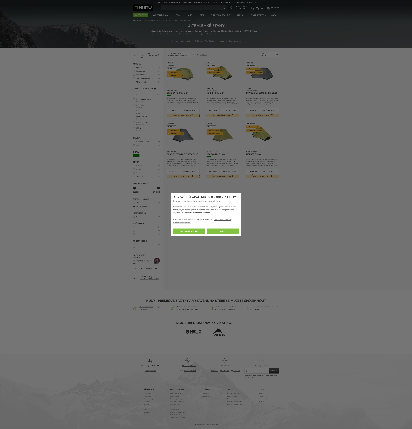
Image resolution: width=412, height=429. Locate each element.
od (135, 188)
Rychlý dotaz (262, 401)
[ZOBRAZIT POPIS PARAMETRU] (155, 89)
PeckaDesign (215, 425)
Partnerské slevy (175, 396)
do (158, 188)
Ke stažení (205, 393)
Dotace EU (147, 412)
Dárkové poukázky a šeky (234, 404)
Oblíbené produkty (257, 7)
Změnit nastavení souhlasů (178, 418)
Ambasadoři (147, 404)
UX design (196, 425)
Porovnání (252, 7)
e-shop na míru (204, 425)
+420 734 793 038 (189, 366)
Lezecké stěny (201, 2)
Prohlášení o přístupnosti (177, 415)
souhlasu (253, 378)
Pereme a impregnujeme (234, 401)
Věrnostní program (238, 2)
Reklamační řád (174, 404)
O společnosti (148, 393)
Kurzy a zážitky (187, 2)
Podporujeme (148, 407)
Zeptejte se (205, 396)
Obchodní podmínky (176, 399)
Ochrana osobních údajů (182, 223)
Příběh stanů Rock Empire (204, 41)
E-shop (261, 396)
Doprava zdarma (145, 307)
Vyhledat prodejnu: (142, 94)
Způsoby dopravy (175, 407)
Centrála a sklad (263, 399)
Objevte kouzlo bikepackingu (230, 41)
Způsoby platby (174, 410)
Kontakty (224, 2)
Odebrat (193, 54)
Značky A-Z (253, 2)
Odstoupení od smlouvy (177, 401)
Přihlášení (262, 7)
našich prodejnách (228, 309)
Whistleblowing (148, 399)
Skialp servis (231, 399)
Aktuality (174, 2)
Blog (165, 2)
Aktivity (157, 2)
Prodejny (214, 2)
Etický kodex (147, 396)
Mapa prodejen (150, 371)
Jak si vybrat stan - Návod (180, 41)
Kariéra (146, 410)
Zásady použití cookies (222, 220)
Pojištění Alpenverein (233, 393)
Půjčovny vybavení (232, 396)
